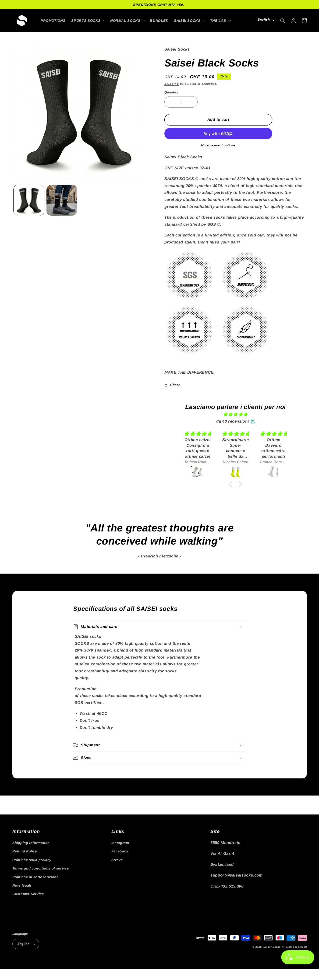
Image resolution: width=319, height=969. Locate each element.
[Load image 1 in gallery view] (29, 200)
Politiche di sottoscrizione (35, 877)
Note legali (21, 885)
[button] (87, 20)
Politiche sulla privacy (32, 860)
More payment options (218, 145)
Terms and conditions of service (40, 868)
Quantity (171, 92)
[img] (236, 414)
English (24, 944)
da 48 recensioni (232, 421)
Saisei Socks (272, 946)
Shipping (171, 83)
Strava (117, 860)
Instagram (120, 843)
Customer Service (28, 894)
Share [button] (175, 385)
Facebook (119, 851)
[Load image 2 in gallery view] (61, 200)
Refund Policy (24, 851)
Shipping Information (31, 843)
